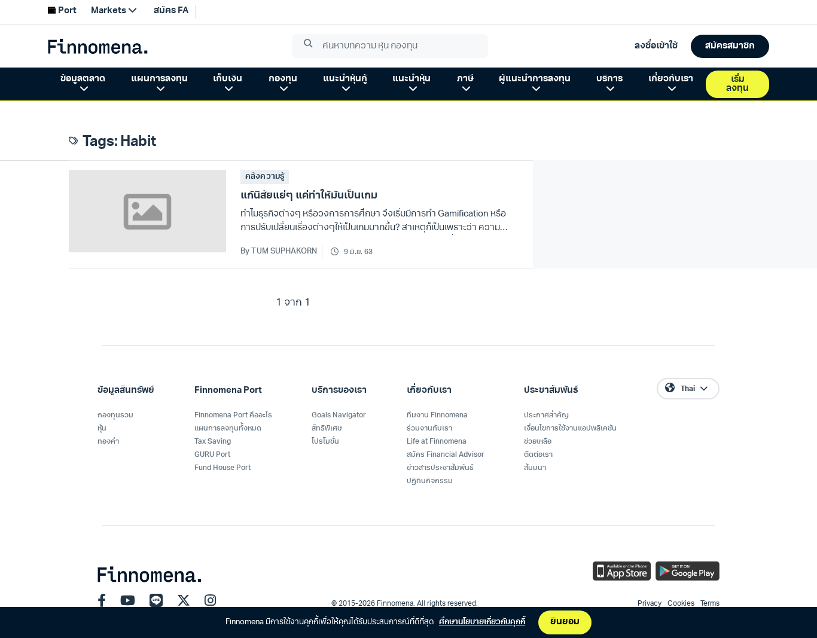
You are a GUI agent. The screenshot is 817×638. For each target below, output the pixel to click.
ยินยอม (565, 622)
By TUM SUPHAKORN (278, 251)
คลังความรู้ (264, 177)
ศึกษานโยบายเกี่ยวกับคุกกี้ (482, 622)
